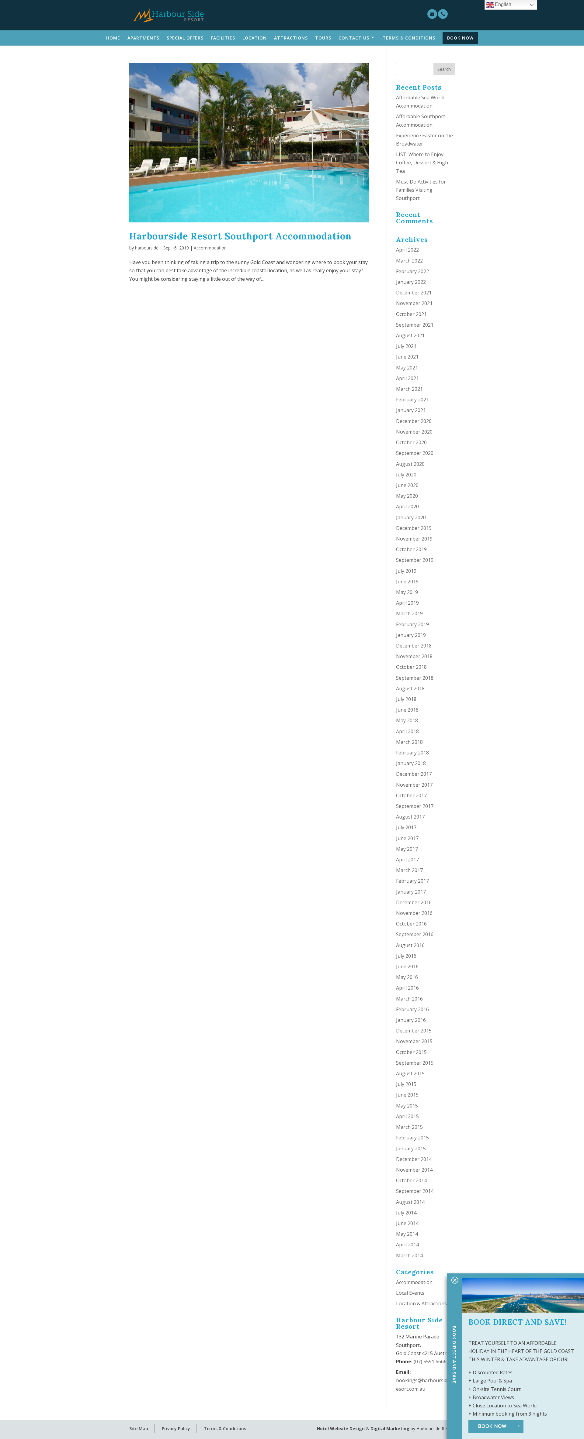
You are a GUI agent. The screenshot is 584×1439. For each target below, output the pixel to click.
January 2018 (411, 763)
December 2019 (414, 528)
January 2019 (411, 635)
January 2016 (411, 1020)
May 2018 (407, 720)
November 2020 (414, 431)
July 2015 (406, 1084)
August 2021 (410, 335)
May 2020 (407, 496)
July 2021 (406, 346)
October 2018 (411, 667)
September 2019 (414, 560)
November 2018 (414, 656)
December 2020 (414, 421)
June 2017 (407, 838)
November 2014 (414, 1169)
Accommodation (210, 248)
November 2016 (414, 913)
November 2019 (414, 538)
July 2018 (406, 699)
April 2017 (407, 859)
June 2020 (407, 485)
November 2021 (414, 303)
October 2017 (411, 795)
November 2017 (414, 784)
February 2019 (412, 624)
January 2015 (411, 1148)
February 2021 (412, 399)
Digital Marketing (389, 1428)
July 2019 (406, 571)
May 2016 (407, 977)
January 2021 (411, 410)
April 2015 (407, 1116)
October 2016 (411, 923)
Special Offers (185, 38)
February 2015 (412, 1137)
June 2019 (407, 581)
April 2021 (407, 378)
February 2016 (412, 1009)
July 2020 (406, 474)
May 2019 (407, 592)
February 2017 (412, 880)
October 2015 (411, 1052)
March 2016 (409, 998)
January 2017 (411, 891)
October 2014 (411, 1180)
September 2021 (414, 324)
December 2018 (414, 645)
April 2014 (407, 1244)
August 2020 (410, 464)
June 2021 (407, 356)
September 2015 (414, 1063)
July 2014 (406, 1212)
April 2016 (407, 987)
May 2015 (407, 1105)
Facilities (223, 38)
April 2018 (407, 731)
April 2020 (407, 506)
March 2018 (409, 742)
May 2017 (407, 849)
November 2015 (414, 1041)
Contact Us (354, 38)
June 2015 (407, 1094)
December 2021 (414, 292)
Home (113, 38)
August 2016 (410, 945)
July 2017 (406, 827)
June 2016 (407, 966)
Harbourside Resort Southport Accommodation (240, 236)
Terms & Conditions (409, 38)
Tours (323, 38)
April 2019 (407, 602)
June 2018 (407, 709)
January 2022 (411, 282)
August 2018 (410, 688)
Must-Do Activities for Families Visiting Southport (421, 189)
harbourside (146, 248)
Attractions (291, 38)
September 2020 (414, 453)
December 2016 (414, 902)
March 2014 (409, 1255)
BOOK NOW (492, 1426)
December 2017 (414, 774)
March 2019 (409, 613)
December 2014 (414, 1159)
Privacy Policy (176, 1428)
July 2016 (406, 956)
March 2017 (409, 870)
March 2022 (409, 260)
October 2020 (411, 442)
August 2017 (410, 816)
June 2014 (407, 1223)
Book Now (460, 38)
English (502, 4)
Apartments (143, 38)
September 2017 (414, 806)
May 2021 (407, 367)
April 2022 (407, 249)
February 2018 (412, 752)
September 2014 (414, 1191)
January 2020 (411, 517)
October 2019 (411, 549)
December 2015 (414, 1030)
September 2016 (414, 934)
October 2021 (411, 314)
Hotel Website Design (341, 1428)
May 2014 (407, 1234)
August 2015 (410, 1073)
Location (254, 38)
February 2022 (412, 271)
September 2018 (414, 678)
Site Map (138, 1428)
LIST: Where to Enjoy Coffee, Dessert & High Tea (422, 162)
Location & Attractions (421, 1303)
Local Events (410, 1293)
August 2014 (410, 1202)
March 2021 (409, 389)
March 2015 (409, 1127)
